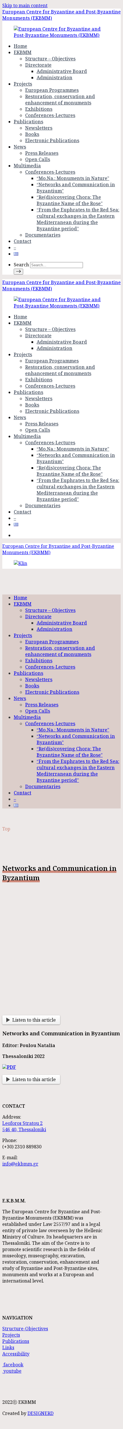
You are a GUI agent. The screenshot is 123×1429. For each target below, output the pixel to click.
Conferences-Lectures (50, 115)
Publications (28, 121)
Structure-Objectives (25, 1328)
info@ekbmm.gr (20, 1164)
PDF (11, 1067)
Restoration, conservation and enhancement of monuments (60, 99)
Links (8, 1347)
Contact (22, 241)
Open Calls (37, 159)
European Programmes (52, 90)
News (20, 147)
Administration (54, 77)
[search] (18, 272)
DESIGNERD (40, 1413)
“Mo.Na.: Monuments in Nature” (73, 178)
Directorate (38, 65)
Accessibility (15, 1354)
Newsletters (38, 128)
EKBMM (22, 52)
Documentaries (42, 235)
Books (32, 134)
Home (20, 46)
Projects (23, 84)
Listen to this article (34, 1020)
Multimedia (27, 165)
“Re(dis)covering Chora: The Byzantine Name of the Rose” (70, 200)
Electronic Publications (52, 140)
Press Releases (41, 153)
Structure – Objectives (50, 59)
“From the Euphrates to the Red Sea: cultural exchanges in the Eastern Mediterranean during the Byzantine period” (78, 219)
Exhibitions (38, 109)
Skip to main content (24, 5)
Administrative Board (62, 71)
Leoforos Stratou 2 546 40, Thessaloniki (24, 1126)
